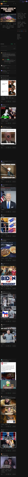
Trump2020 (3, 469)
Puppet (6, 470)
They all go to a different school (6, 127)
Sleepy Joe (3, 96)
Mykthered (4, 104)
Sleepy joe (2, 162)
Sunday (19, 18)
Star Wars (22, 17)
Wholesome (21, 24)
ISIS (9, 424)
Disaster (13, 27)
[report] (14, 24)
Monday (22, 18)
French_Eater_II (4, 239)
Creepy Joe (7, 96)
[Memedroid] (2, 1)
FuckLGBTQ (4, 291)
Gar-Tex (3, 429)
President (9, 448)
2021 (6, 448)
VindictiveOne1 (4, 70)
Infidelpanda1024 (4, 65)
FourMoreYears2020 (5, 359)
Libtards (11, 286)
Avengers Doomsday (20, 16)
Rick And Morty (8, 119)
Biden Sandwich (3, 240)
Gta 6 (18, 17)
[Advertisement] (22, 7)
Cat (18, 24)
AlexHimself (4, 3)
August (25, 13)
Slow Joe (6, 389)
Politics (10, 96)
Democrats (10, 470)
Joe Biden (13, 119)
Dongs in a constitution (5, 361)
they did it (2, 186)
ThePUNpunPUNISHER (5, 396)
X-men (25, 17)
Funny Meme (3, 99)
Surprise (2, 431)
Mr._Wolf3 (4, 263)
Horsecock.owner (5, 126)
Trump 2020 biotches (4, 455)
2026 (22, 13)
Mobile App (18, 34)
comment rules (9, 50)
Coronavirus (7, 469)
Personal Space (3, 106)
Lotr (24, 16)
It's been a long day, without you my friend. (8, 397)
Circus (4, 27)
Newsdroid (19, 13)
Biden (2, 286)
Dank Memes (19, 22)
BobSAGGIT (4, 324)
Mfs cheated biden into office (6, 293)
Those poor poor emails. (5, 79)
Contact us (18, 35)
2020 (10, 469)
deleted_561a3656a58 (5, 161)
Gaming (19, 23)
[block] (15, 24)
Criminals (8, 28)
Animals (22, 23)
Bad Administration (8, 27)
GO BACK (2, 216)
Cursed (25, 23)
